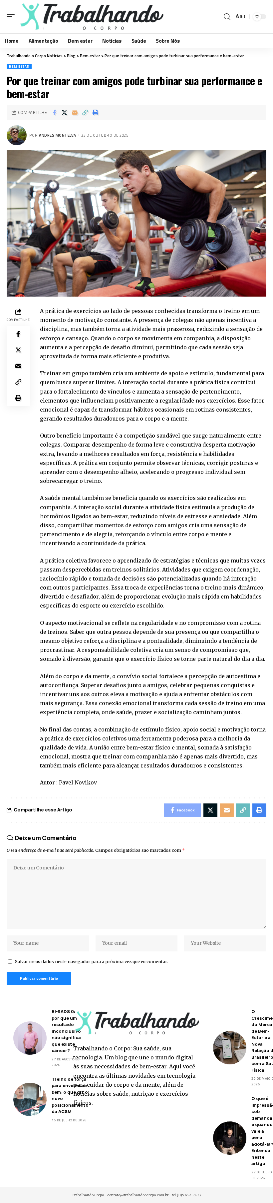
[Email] (75, 112)
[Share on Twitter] (64, 112)
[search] (227, 16)
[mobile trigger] (12, 16)
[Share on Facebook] (54, 112)
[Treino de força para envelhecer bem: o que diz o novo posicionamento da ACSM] (30, 1099)
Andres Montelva (57, 135)
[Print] (95, 112)
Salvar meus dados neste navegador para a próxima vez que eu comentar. (91, 961)
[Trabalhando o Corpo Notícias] (91, 16)
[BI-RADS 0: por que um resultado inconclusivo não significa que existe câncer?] (30, 1038)
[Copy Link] (85, 112)
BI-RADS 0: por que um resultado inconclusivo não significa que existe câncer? (66, 1030)
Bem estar (19, 66)
